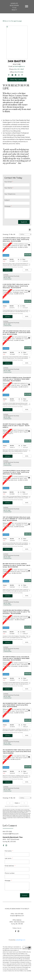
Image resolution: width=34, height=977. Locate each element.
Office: (12, 72)
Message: (7, 206)
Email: (10, 66)
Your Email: (8, 182)
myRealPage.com (20, 940)
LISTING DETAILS (7, 270)
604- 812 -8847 (19, 69)
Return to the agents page (13, 21)
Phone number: (10, 873)
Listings (20, 80)
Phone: (11, 69)
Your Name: (8, 188)
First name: (8, 851)
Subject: (7, 200)
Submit (24, 222)
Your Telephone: (10, 194)
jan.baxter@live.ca (19, 66)
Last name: (8, 858)
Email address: (9, 866)
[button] (3, 845)
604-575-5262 (18, 72)
